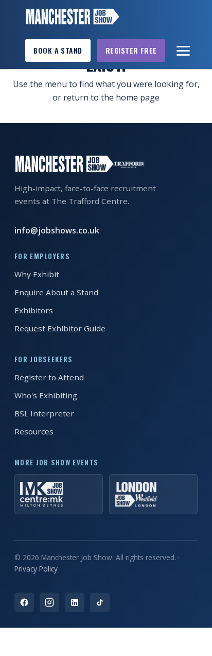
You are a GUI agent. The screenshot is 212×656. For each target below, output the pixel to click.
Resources (34, 431)
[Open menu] (183, 50)
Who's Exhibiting (45, 395)
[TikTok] (100, 602)
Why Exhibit (36, 274)
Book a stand (57, 50)
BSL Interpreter (44, 413)
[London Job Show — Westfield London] (153, 494)
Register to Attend (49, 377)
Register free (131, 50)
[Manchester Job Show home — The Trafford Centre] (72, 16)
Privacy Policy (36, 569)
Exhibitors (33, 310)
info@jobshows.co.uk (56, 230)
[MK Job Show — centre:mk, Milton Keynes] (58, 494)
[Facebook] (24, 602)
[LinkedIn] (74, 602)
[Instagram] (49, 602)
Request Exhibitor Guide (59, 328)
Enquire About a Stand (56, 292)
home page (138, 97)
